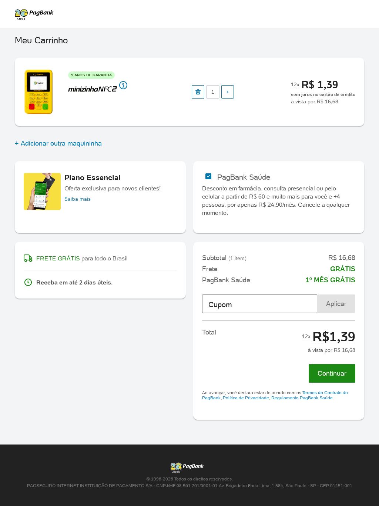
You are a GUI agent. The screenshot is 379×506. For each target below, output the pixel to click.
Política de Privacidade (246, 397)
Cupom (220, 304)
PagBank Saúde (243, 177)
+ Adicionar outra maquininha (58, 143)
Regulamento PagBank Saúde (302, 397)
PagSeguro (186, 14)
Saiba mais (77, 199)
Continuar (332, 373)
